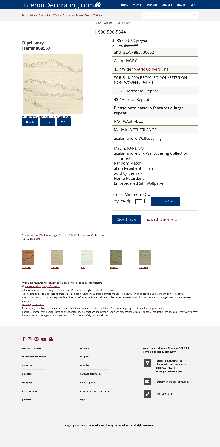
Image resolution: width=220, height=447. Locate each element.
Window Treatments (63, 15)
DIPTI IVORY (123, 22)
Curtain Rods (45, 15)
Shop (138, 4)
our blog (26, 373)
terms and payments (34, 356)
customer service (32, 348)
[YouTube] (43, 339)
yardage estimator (90, 373)
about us (27, 365)
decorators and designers (94, 390)
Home (124, 4)
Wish (31, 121)
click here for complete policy (148, 308)
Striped (63, 235)
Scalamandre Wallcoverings (39, 235)
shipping (27, 382)
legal (82, 399)
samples (84, 365)
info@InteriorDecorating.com (172, 381)
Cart (193, 4)
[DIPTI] (53, 84)
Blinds (33, 15)
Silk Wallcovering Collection (86, 235)
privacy (26, 399)
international (29, 390)
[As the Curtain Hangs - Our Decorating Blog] (51, 339)
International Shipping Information (42, 286)
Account (167, 4)
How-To (181, 4)
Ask (65, 121)
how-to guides (88, 382)
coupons (84, 356)
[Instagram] (30, 339)
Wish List (152, 4)
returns (84, 348)
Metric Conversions (150, 69)
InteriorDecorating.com (58, 4)
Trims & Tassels (84, 15)
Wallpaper (98, 15)
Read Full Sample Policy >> (164, 219)
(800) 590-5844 (164, 393)
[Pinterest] (36, 339)
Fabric (25, 15)
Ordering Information (33, 304)
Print (49, 121)
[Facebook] (23, 339)
